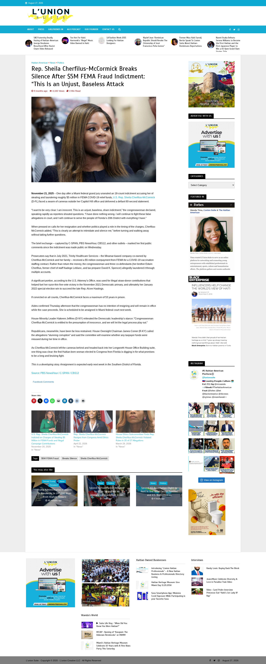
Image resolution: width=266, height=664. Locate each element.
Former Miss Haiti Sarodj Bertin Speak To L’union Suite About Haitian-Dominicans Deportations (154, 42)
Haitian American (39, 62)
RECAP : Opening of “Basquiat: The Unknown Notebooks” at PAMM (112, 633)
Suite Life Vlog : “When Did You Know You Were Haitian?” (111, 624)
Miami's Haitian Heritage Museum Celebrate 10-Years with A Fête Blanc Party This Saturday (113, 646)
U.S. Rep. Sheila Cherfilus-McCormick (134, 197)
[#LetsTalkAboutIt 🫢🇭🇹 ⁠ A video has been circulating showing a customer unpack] (211, 428)
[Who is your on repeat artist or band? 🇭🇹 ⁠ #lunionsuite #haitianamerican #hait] (196, 463)
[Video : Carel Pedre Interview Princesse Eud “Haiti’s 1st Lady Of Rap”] (197, 591)
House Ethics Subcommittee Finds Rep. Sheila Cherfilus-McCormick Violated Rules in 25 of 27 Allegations (135, 437)
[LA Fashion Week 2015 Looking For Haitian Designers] (65, 40)
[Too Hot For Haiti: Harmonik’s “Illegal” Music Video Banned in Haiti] (28, 40)
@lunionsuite (208, 377)
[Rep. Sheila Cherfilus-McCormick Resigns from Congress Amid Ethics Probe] (93, 421)
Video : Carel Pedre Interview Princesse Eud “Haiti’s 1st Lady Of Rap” (222, 593)
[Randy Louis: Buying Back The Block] (197, 570)
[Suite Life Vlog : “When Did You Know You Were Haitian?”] (87, 624)
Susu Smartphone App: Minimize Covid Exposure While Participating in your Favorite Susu (168, 596)
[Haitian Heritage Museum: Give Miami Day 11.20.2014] (142, 584)
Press (41, 29)
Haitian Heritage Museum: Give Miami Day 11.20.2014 (165, 584)
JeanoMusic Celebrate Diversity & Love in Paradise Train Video (221, 580)
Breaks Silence (69, 458)
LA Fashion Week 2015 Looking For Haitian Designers (80, 41)
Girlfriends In (55, 29)
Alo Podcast (74, 29)
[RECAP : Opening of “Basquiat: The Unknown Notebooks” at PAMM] (87, 634)
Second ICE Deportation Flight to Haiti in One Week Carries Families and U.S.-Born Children (159, 491)
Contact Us (108, 29)
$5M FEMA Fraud (50, 458)
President (54, 485)
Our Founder (91, 29)
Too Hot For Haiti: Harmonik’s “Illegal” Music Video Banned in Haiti (45, 41)
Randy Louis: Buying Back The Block (222, 568)
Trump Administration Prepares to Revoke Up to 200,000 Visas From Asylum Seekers (54, 493)
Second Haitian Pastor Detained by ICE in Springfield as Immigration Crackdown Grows (106, 491)
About (30, 29)
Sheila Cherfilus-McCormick (94, 458)
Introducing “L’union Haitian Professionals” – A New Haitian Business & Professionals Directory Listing (167, 572)
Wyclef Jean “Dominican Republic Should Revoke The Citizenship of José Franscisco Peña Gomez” (119, 42)
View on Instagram (213, 480)
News (52, 62)
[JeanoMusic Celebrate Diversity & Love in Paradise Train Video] (197, 581)
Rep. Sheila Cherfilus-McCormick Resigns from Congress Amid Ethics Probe (91, 437)
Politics (60, 62)
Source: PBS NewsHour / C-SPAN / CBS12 (55, 373)
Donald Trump (49, 481)
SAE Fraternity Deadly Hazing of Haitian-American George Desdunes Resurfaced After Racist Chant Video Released (228, 43)
